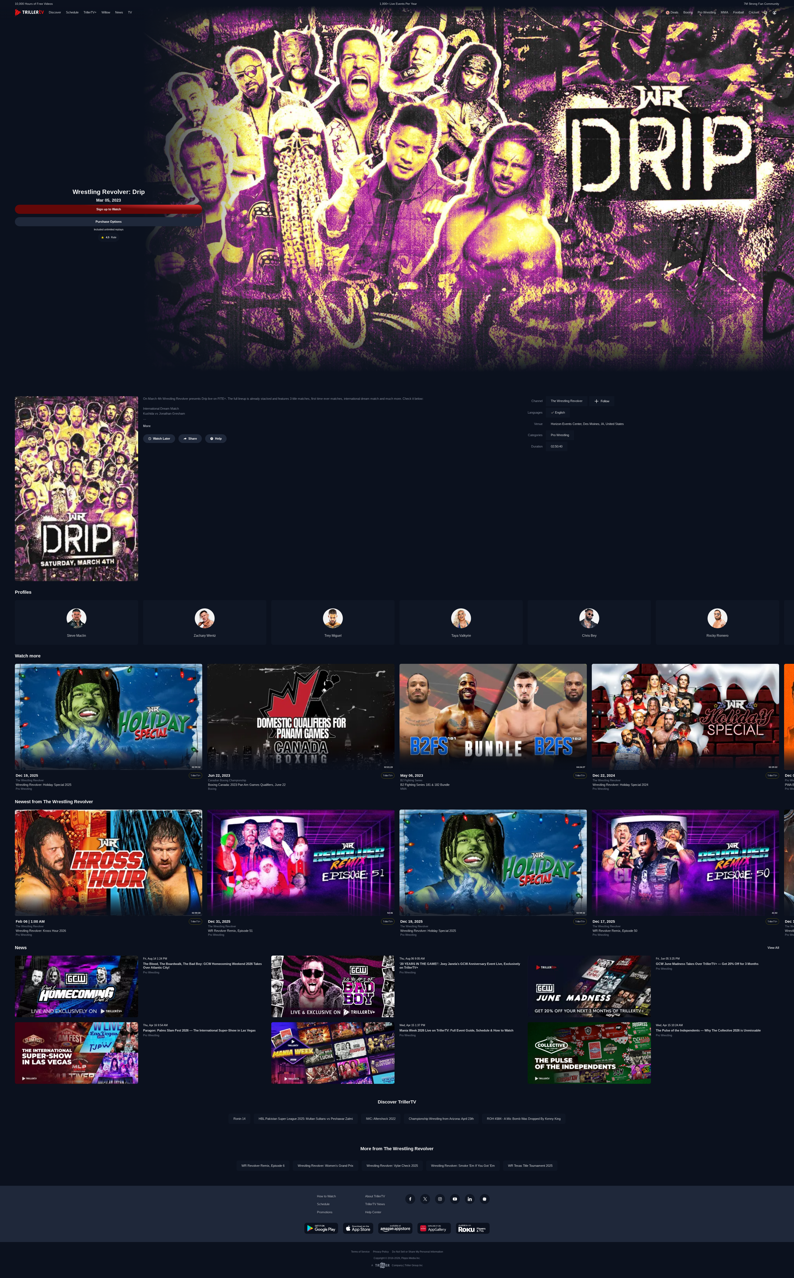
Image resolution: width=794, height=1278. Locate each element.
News (119, 12)
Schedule (72, 12)
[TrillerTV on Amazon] (395, 1228)
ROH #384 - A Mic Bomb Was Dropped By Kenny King (524, 1118)
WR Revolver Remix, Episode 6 (263, 1165)
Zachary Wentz (205, 635)
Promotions (324, 1212)
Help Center (373, 1212)
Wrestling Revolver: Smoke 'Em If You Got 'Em (463, 1165)
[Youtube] (455, 1199)
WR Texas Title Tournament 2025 (530, 1165)
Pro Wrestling (707, 12)
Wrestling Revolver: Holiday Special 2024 (620, 784)
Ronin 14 (239, 1118)
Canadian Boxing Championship (227, 780)
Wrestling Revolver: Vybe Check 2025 (392, 1165)
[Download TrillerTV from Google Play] (321, 1228)
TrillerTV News (375, 1204)
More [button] (147, 426)
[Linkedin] (470, 1199)
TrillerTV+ (90, 12)
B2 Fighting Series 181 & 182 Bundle (425, 784)
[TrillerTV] (29, 12)
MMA (724, 12)
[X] (425, 1199)
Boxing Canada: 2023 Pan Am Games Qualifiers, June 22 (247, 784)
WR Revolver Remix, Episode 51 (230, 930)
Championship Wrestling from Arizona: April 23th (441, 1118)
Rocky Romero (717, 635)
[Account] (774, 12)
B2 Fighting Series (411, 780)
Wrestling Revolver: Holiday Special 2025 (43, 784)
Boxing (688, 12)
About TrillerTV (375, 1196)
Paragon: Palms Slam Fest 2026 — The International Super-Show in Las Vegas (199, 1030)
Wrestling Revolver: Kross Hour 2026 (41, 930)
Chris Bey (589, 635)
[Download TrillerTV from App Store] (358, 1228)
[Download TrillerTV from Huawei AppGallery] (434, 1228)
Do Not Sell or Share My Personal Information (417, 1251)
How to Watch (326, 1196)
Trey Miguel (333, 635)
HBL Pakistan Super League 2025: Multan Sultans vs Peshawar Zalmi (306, 1118)
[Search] (765, 12)
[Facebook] (410, 1199)
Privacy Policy (381, 1251)
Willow (106, 12)
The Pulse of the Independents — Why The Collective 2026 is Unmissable (708, 1030)
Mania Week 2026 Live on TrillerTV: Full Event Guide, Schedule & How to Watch (456, 1030)
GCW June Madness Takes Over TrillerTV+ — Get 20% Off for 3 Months (707, 964)
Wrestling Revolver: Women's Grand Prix (325, 1165)
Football (738, 12)
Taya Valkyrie (461, 635)
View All (773, 947)
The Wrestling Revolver (566, 401)
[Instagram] (440, 1199)
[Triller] (485, 1199)
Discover (55, 12)
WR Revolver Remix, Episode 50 (615, 930)
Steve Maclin (76, 635)
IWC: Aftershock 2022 (381, 1118)
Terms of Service (360, 1251)
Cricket (753, 12)
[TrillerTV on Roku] (473, 1228)
